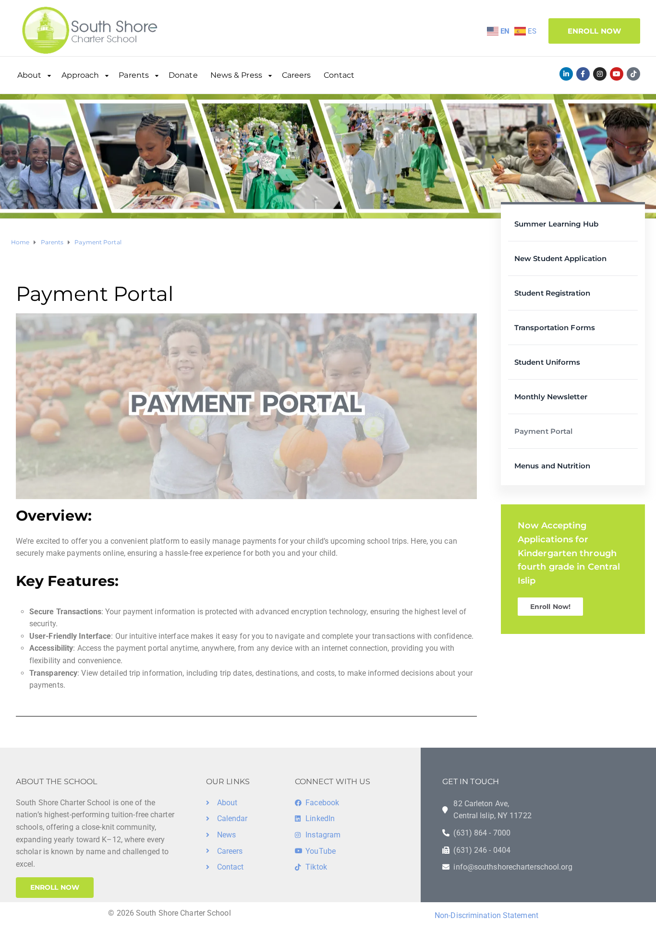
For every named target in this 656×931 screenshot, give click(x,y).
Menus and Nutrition (552, 465)
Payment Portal (543, 431)
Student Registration (552, 293)
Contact (339, 75)
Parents (134, 75)
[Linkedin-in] (566, 74)
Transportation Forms (554, 327)
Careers (296, 75)
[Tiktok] (633, 74)
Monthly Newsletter (550, 396)
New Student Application (560, 258)
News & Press (236, 75)
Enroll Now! (550, 606)
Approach (80, 75)
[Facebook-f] (583, 74)
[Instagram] (600, 74)
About (29, 75)
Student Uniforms (547, 362)
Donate (183, 75)
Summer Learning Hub (556, 223)
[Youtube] (616, 74)
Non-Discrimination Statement (486, 915)
